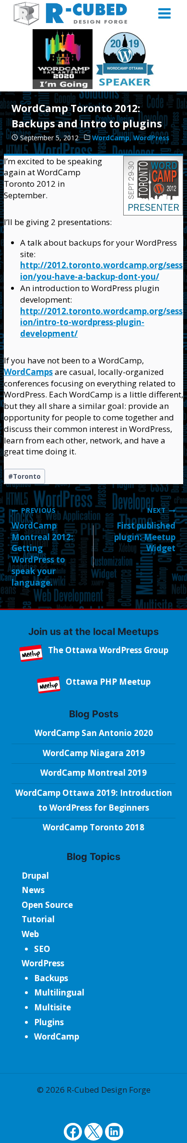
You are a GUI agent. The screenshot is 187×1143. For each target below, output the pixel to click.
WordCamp (110, 137)
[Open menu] (164, 13)
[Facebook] (73, 1132)
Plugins (49, 1022)
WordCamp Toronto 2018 (93, 827)
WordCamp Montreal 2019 (93, 772)
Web (30, 933)
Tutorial (38, 919)
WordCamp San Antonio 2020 (94, 732)
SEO (42, 948)
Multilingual (59, 992)
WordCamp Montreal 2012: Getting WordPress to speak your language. (42, 547)
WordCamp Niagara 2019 (94, 752)
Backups (51, 978)
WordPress (151, 137)
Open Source (47, 904)
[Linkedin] (114, 1132)
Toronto (24, 476)
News (33, 889)
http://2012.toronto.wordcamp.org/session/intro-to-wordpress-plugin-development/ (101, 323)
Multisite (52, 1007)
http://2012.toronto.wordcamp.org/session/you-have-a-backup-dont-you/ (101, 271)
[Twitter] (93, 1132)
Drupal (35, 875)
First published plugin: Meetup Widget (144, 530)
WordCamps (28, 371)
